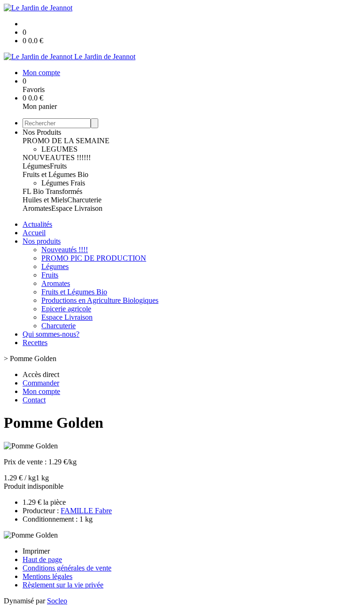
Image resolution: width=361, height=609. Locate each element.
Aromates (37, 208)
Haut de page (42, 559)
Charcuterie (84, 200)
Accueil (34, 233)
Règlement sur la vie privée (63, 585)
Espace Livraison (76, 208)
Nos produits (42, 241)
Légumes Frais (63, 183)
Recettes (35, 343)
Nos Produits (42, 132)
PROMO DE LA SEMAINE (66, 141)
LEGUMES (59, 149)
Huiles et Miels (45, 200)
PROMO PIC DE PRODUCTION (93, 258)
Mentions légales (47, 576)
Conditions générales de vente (67, 568)
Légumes (36, 166)
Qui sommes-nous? (51, 334)
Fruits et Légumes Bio (55, 174)
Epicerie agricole (66, 309)
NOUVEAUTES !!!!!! (57, 158)
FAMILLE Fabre (86, 511)
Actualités (37, 224)
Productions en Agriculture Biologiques (99, 300)
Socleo (57, 601)
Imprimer (36, 551)
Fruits (58, 166)
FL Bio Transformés (52, 191)
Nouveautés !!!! (64, 250)
